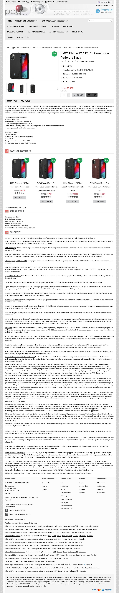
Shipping (64, 496)
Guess (57, 532)
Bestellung (64, 502)
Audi (55, 526)
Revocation (64, 486)
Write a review (89, 61)
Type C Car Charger (11, 282)
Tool (6, 461)
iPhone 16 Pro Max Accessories (15, 539)
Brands (81, 483)
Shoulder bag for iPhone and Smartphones (19, 437)
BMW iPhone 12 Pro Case (17, 207)
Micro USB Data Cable (12, 293)
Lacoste (81, 526)
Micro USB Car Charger (13, 300)
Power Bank (9, 319)
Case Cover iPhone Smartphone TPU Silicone (20, 364)
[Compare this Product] (30, 181)
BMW (70, 66)
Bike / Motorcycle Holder (13, 446)
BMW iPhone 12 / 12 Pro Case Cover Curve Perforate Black (73, 187)
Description (12, 101)
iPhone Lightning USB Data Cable (16, 261)
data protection (66, 493)
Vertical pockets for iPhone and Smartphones (20, 431)
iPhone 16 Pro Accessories (14, 542)
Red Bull (96, 526)
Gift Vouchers (83, 486)
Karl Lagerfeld (65, 532)
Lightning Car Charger (12, 267)
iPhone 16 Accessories (12, 548)
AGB (62, 483)
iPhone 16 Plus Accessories (14, 545)
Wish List (100, 489)
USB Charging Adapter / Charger (16, 254)
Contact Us (46, 483)
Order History (101, 486)
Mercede (81, 565)
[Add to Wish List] (9, 181)
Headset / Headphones (13, 345)
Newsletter (101, 493)
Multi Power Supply (11, 241)
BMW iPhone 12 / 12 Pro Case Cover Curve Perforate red (99, 187)
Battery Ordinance (66, 499)
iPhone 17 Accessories (12, 536)
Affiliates (82, 489)
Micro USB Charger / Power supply (16, 306)
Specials (82, 493)
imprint (63, 489)
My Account (101, 483)
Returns (44, 486)
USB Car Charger (10, 248)
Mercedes (89, 526)
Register (64, 2)
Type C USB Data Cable (13, 276)
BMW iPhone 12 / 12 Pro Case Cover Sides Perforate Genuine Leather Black (46, 187)
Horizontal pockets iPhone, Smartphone (18, 424)
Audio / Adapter (10, 336)
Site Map (45, 489)
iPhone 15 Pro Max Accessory (15, 552)
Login (58, 2)
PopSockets (9, 312)
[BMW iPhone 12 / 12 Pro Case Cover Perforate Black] (11, 87)
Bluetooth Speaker (11, 351)
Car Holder (8, 328)
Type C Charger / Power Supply (15, 287)
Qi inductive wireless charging (15, 453)
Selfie (7, 473)
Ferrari (59, 552)
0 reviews (80, 61)
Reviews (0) (25, 101)
